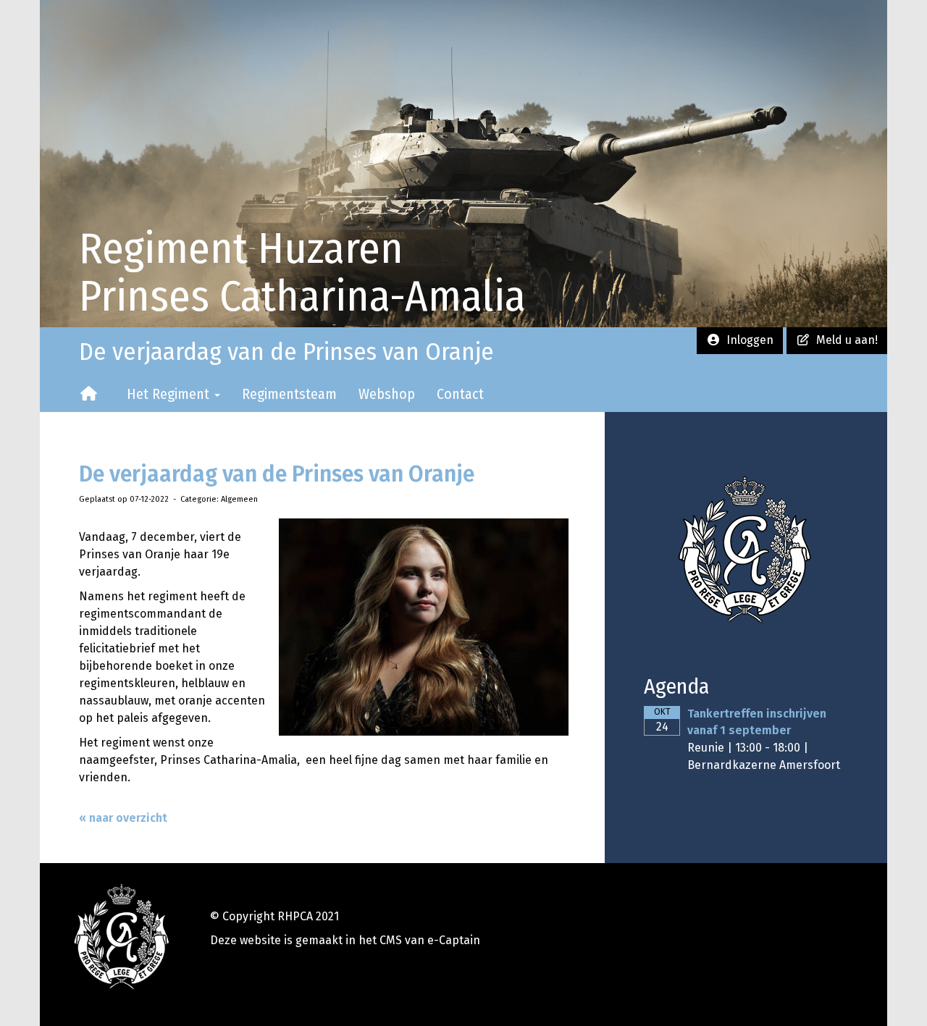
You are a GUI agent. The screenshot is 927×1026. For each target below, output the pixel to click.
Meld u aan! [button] (844, 340)
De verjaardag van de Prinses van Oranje (276, 474)
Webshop (386, 394)
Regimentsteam (289, 394)
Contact (460, 394)
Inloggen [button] (747, 340)
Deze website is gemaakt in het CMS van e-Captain (345, 940)
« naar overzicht (123, 818)
